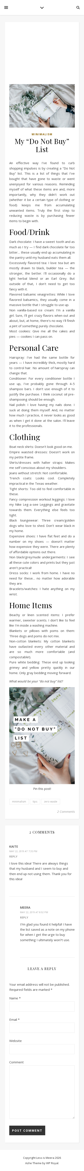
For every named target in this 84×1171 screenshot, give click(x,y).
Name (15, 998)
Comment (16, 1062)
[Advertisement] (42, 55)
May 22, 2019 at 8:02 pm (34, 912)
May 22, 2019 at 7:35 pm (23, 851)
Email (14, 1019)
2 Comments (66, 811)
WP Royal (52, 1163)
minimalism (19, 801)
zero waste (50, 801)
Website (15, 1041)
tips (35, 801)
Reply (13, 856)
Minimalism (42, 134)
